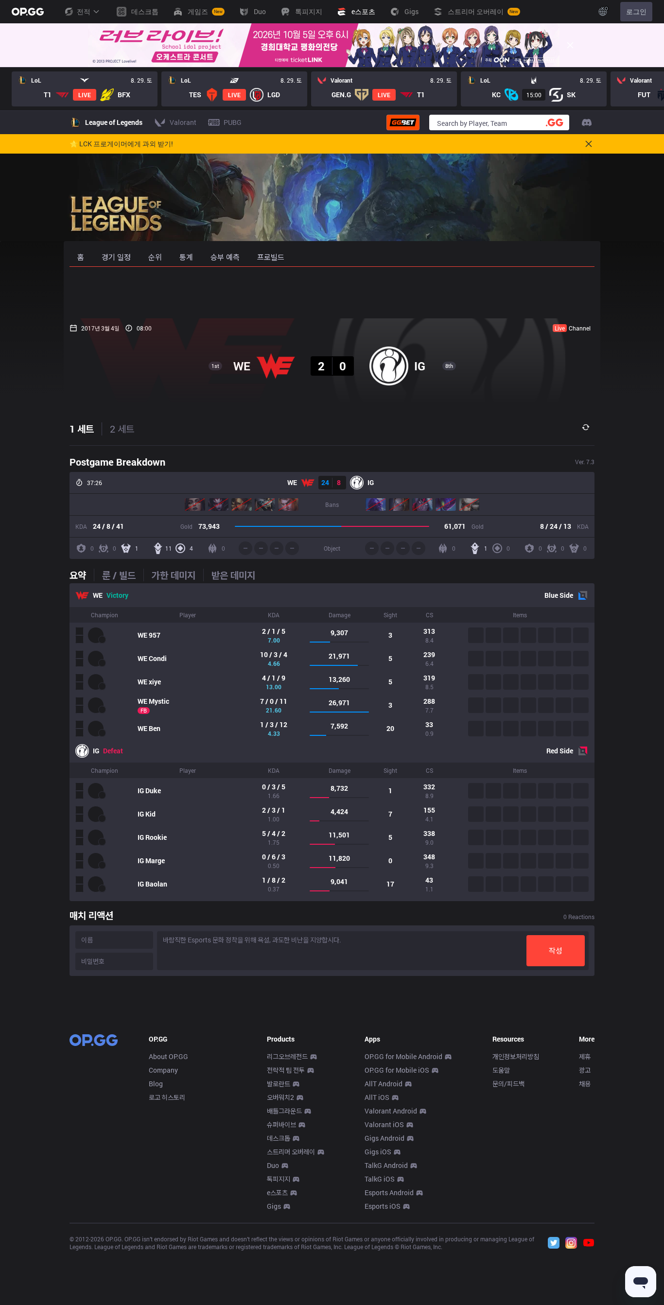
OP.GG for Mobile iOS (397, 1070)
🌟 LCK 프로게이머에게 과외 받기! (121, 144)
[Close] (570, 45)
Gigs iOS (378, 1151)
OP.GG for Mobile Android (403, 1056)
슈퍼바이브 (281, 1124)
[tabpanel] (332, 742)
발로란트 (278, 1083)
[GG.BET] (402, 122)
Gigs (274, 1206)
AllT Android (383, 1083)
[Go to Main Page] (27, 11)
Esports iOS (383, 1206)
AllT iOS (377, 1097)
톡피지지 (278, 1178)
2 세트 (122, 428)
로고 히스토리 (167, 1097)
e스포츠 (277, 1192)
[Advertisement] (332, 292)
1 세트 (82, 428)
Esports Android (389, 1192)
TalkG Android (386, 1165)
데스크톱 (278, 1138)
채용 (585, 1083)
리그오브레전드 (287, 1056)
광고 (585, 1070)
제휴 (585, 1056)
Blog (156, 1083)
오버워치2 (280, 1097)
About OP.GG (168, 1056)
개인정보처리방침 (515, 1056)
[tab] (82, 575)
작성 (555, 950)
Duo (273, 1165)
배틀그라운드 (284, 1110)
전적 (83, 11)
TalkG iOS (380, 1178)
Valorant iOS (384, 1124)
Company (163, 1070)
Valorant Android (391, 1110)
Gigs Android (384, 1138)
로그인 (636, 11)
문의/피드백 (508, 1083)
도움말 (501, 1070)
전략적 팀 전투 (286, 1070)
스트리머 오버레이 (291, 1151)
